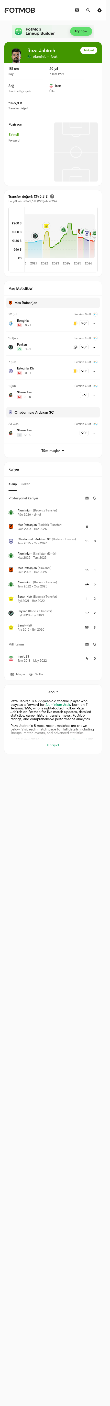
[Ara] (88, 10)
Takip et (89, 50)
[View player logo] (16, 55)
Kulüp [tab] (12, 484)
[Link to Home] (19, 10)
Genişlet (53, 745)
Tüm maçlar (50, 451)
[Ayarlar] (99, 10)
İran (58, 86)
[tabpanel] (53, 579)
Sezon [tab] (25, 484)
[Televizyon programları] (77, 10)
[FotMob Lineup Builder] (53, 31)
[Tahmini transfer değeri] (52, 196)
